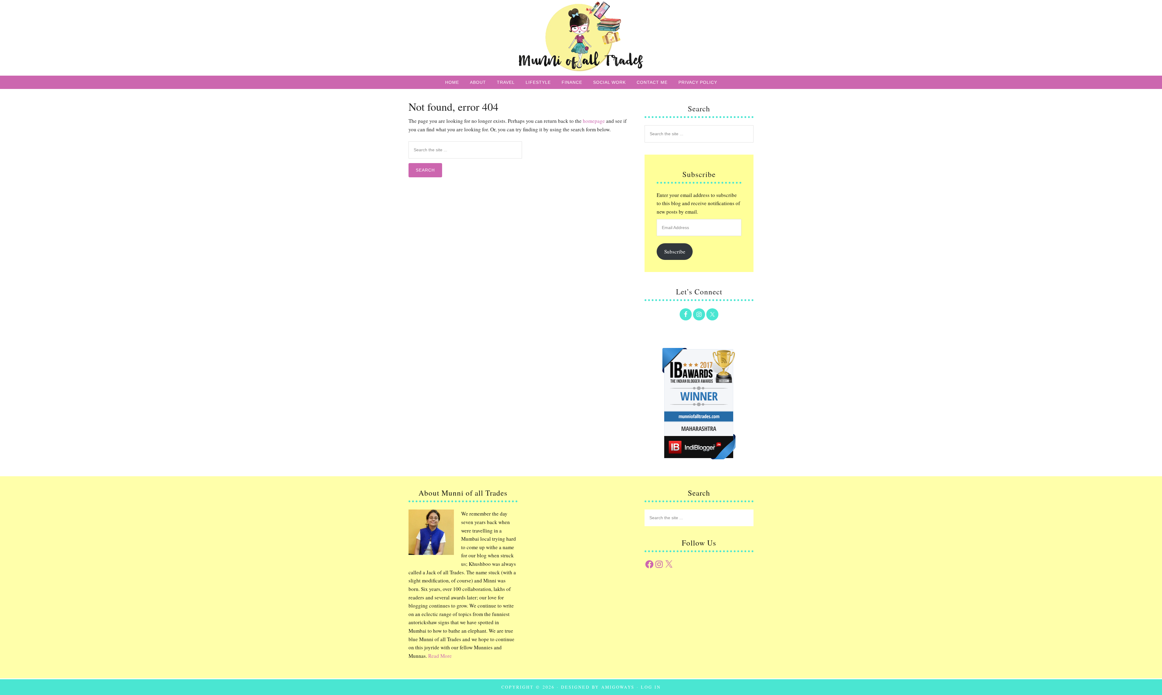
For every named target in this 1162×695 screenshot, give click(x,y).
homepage (594, 120)
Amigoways (618, 687)
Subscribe (674, 251)
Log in (651, 687)
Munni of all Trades (581, 38)
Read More (440, 655)
